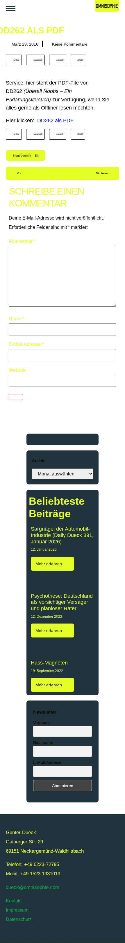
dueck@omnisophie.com (32, 887)
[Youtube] (29, 935)
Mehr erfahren (49, 563)
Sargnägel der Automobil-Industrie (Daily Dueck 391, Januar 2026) (62, 535)
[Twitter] (13, 935)
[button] (14, 60)
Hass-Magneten (49, 663)
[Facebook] (45, 935)
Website (17, 370)
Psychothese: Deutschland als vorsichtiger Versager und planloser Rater (62, 602)
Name (16, 319)
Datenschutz (19, 919)
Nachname (43, 742)
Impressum (17, 910)
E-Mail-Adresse (26, 344)
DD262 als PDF (55, 120)
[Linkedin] (61, 935)
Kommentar (22, 241)
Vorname (41, 722)
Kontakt (14, 900)
